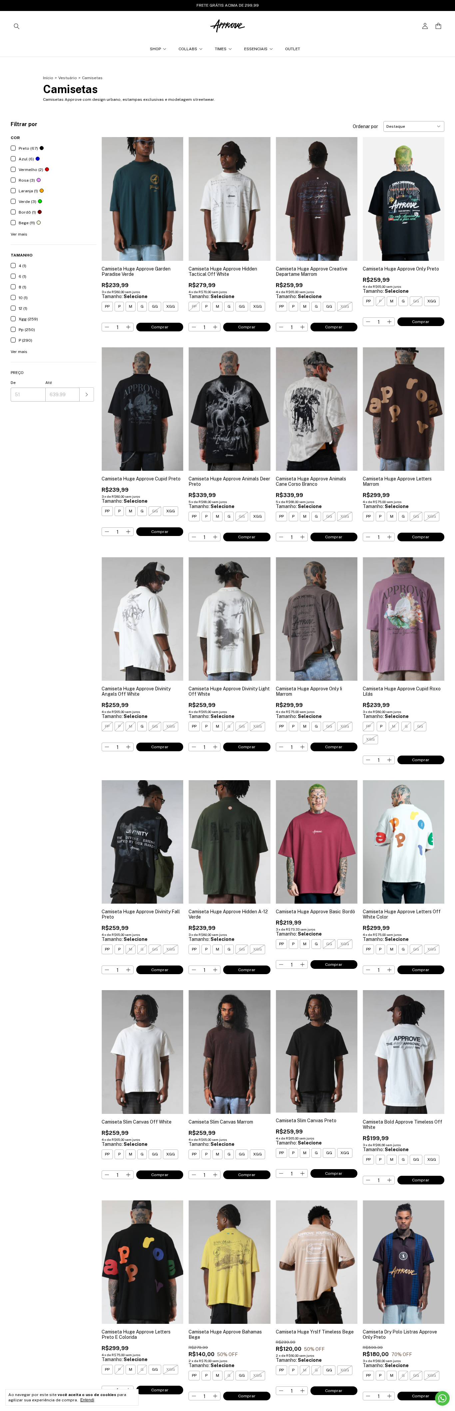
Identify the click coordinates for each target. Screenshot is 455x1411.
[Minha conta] (425, 26)
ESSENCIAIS (255, 49)
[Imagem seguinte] (173, 195)
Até (48, 382)
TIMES (221, 49)
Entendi (87, 1400)
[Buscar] (16, 26)
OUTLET (292, 49)
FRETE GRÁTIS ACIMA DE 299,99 (228, 5)
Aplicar (87, 394)
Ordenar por (365, 126)
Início (48, 78)
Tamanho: (125, 296)
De (13, 382)
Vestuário (67, 78)
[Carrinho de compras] (438, 26)
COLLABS (188, 49)
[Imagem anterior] (112, 195)
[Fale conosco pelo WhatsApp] (442, 1398)
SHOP (155, 49)
